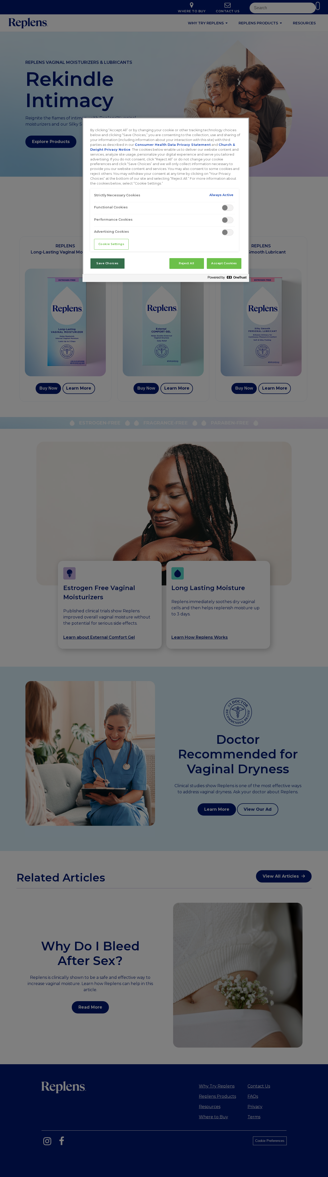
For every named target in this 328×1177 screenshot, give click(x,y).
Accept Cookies (224, 263)
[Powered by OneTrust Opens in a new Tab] (227, 279)
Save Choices (107, 263)
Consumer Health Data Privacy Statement (173, 145)
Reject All (186, 263)
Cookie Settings (111, 244)
